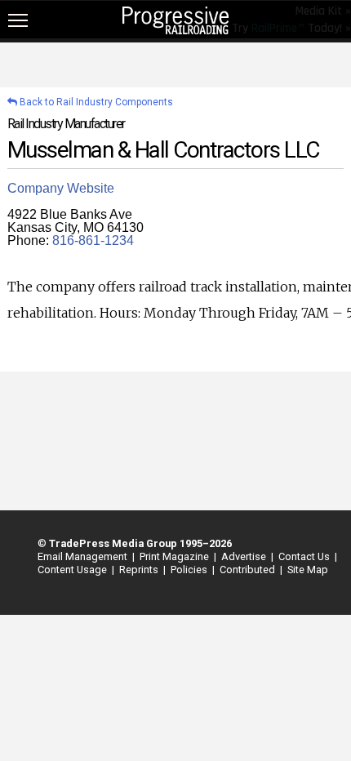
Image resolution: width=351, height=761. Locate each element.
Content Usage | (73, 569)
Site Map (307, 569)
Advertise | (244, 556)
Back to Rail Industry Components (95, 102)
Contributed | (248, 569)
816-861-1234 (93, 240)
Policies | (190, 569)
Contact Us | (305, 556)
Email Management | (84, 556)
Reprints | (140, 569)
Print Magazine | (175, 556)
